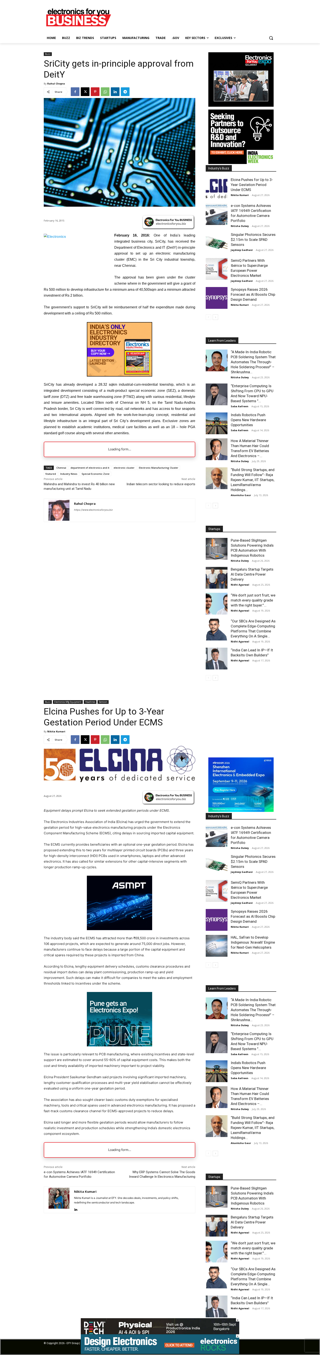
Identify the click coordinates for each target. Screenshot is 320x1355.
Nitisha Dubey (240, 226)
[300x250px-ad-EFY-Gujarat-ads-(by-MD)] (241, 105)
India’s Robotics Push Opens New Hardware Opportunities (248, 420)
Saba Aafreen (239, 406)
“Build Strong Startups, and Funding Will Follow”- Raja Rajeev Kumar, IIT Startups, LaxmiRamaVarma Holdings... (253, 480)
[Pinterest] (95, 91)
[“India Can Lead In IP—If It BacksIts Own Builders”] (216, 658)
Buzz (48, 54)
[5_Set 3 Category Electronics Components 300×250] (119, 375)
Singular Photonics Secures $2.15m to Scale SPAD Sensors (253, 239)
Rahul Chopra (56, 83)
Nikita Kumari (240, 195)
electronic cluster (124, 467)
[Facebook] (75, 91)
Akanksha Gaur (241, 495)
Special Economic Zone (95, 473)
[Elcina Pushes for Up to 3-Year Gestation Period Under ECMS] (216, 188)
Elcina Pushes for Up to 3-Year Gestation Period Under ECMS (252, 184)
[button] (271, 38)
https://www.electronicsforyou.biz (93, 509)
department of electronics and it (90, 467)
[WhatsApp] (105, 91)
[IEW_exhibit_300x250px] (241, 163)
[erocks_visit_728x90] (160, 1353)
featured (50, 473)
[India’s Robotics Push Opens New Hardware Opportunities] (216, 423)
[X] (85, 91)
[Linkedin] (115, 91)
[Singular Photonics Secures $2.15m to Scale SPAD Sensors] (216, 243)
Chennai (61, 467)
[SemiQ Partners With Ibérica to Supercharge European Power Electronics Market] (216, 269)
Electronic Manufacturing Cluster (158, 467)
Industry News (68, 473)
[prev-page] (208, 317)
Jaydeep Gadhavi (242, 250)
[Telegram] (125, 91)
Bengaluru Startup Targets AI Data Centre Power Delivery (252, 574)
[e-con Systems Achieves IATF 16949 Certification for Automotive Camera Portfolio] (216, 214)
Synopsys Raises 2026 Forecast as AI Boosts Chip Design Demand (253, 294)
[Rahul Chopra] (59, 510)
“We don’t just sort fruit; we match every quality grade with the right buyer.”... (253, 600)
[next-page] (215, 317)
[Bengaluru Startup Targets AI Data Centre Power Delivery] (216, 578)
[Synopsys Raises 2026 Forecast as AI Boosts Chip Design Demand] (216, 298)
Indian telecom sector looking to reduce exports (160, 484)
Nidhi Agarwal (240, 584)
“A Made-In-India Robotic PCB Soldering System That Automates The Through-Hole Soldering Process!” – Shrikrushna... (253, 362)
